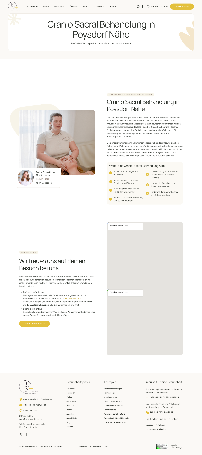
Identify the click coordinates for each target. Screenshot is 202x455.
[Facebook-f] (142, 6)
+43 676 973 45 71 (73, 298)
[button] (37, 6)
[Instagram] (138, 6)
